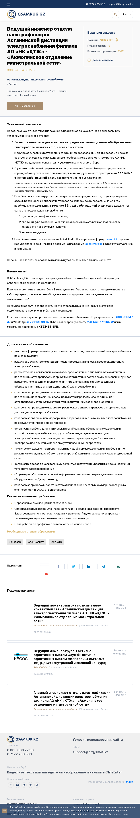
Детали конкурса (102, 60)
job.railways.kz (93, 244)
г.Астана (12, 84)
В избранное (26, 105)
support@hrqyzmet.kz (120, 4)
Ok (4, 810)
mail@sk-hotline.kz (100, 322)
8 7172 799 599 (95, 4)
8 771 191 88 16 (38, 322)
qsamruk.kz (112, 239)
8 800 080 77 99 (20, 750)
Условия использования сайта (98, 739)
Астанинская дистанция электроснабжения (35, 79)
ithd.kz (129, 781)
